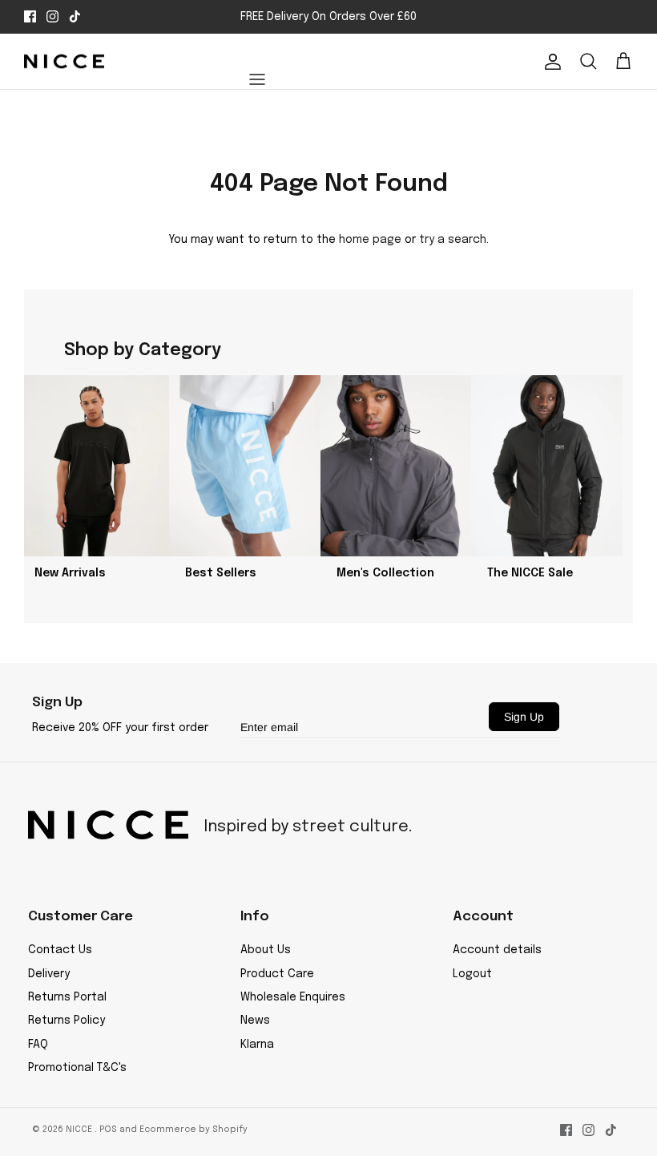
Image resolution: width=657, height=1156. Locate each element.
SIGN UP (469, 702)
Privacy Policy (534, 781)
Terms (578, 781)
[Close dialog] (588, 369)
